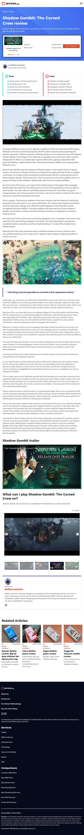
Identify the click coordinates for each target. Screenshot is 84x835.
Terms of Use (16, 813)
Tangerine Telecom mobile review (72, 654)
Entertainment (6, 742)
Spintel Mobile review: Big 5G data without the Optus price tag (10, 655)
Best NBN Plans (7, 778)
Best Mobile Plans (8, 783)
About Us (5, 694)
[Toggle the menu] (81, 3)
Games (11, 12)
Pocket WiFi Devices (8, 802)
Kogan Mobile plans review (50, 652)
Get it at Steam (71, 46)
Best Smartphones (8, 788)
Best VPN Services (8, 797)
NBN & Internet (7, 737)
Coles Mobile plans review (29, 652)
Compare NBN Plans (9, 773)
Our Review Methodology (11, 704)
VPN (2, 762)
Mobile (3, 732)
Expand (76, 510)
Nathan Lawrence (18, 65)
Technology (5, 747)
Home (5, 12)
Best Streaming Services (10, 792)
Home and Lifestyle (8, 752)
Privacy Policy (6, 813)
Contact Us (5, 699)
